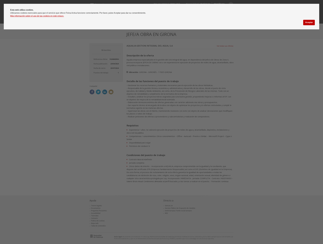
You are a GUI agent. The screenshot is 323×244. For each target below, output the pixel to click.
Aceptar (309, 22)
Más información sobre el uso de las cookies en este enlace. (37, 16)
